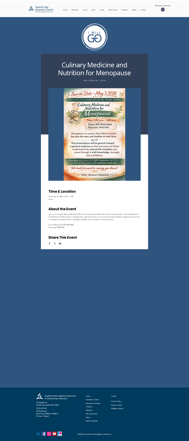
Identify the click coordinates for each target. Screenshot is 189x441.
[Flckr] (60, 434)
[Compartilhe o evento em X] (55, 243)
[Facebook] (44, 434)
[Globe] (163, 10)
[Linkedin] (38, 434)
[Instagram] (49, 434)
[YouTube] (54, 434)
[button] (85, 10)
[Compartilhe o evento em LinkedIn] (60, 243)
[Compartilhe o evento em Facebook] (49, 243)
